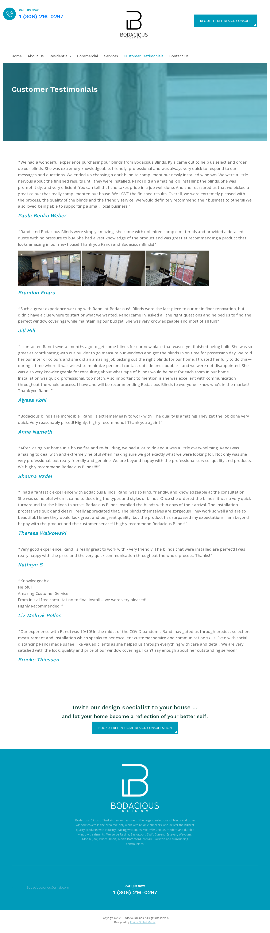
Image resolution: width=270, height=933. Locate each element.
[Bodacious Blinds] (133, 24)
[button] (60, 56)
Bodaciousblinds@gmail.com (48, 887)
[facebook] (264, 20)
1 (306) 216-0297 (41, 16)
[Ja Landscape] (135, 791)
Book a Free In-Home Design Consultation (135, 728)
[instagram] (254, 887)
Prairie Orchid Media (142, 922)
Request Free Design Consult (225, 21)
